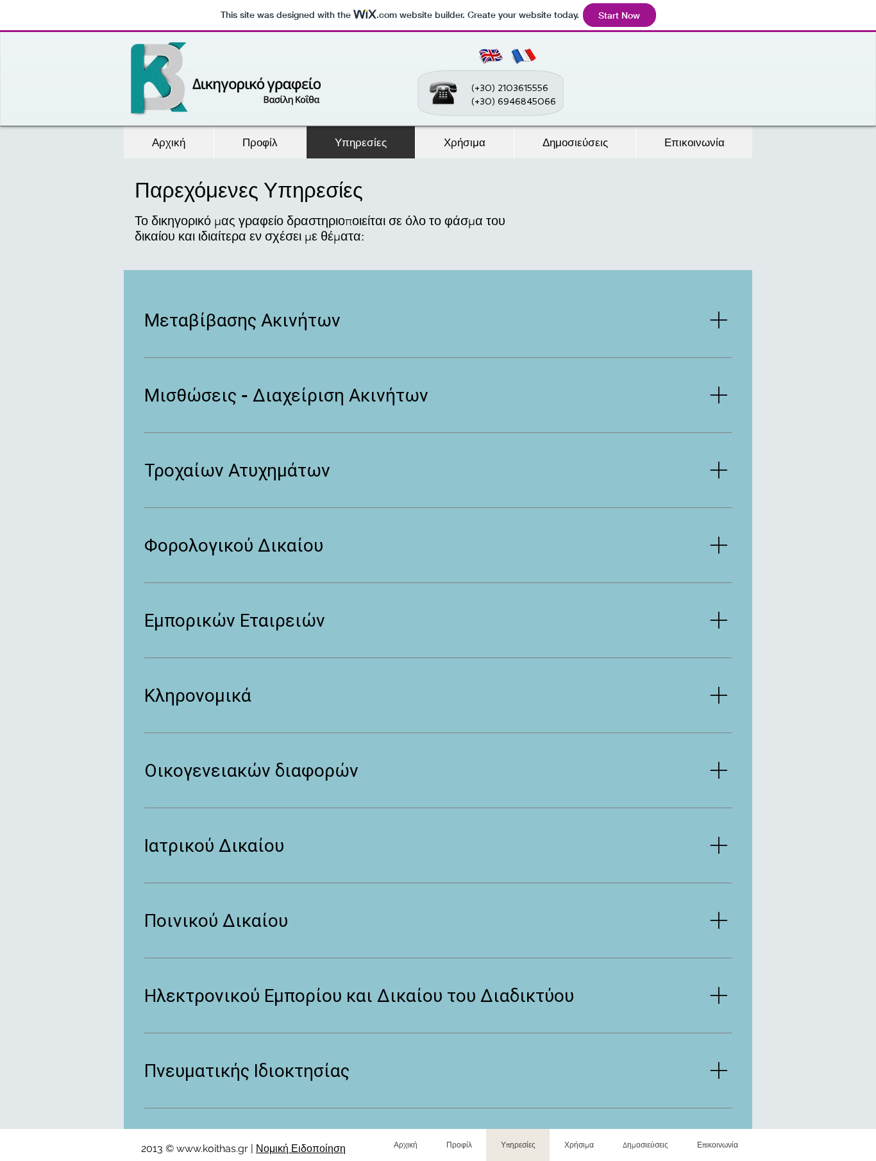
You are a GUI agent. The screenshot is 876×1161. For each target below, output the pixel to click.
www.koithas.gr (212, 1148)
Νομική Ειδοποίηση (301, 1148)
